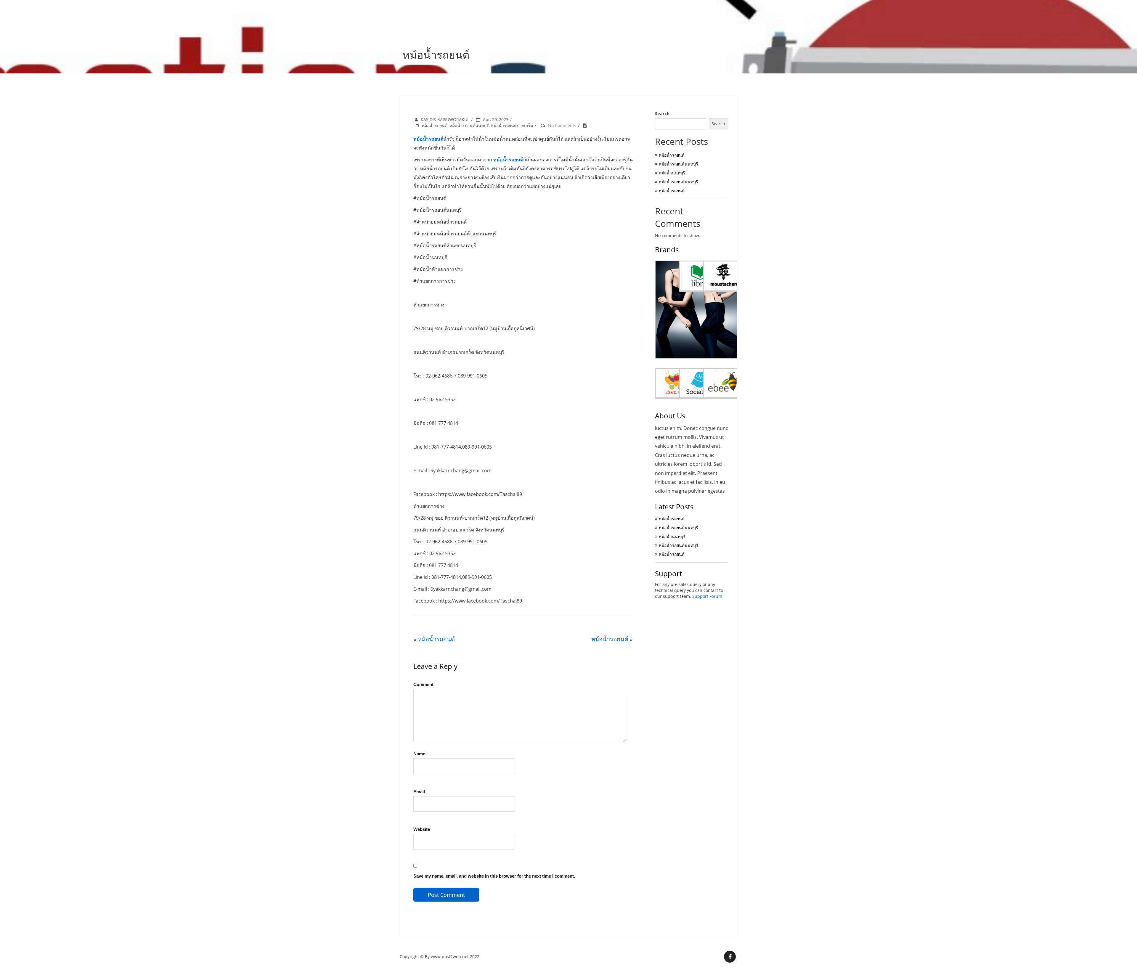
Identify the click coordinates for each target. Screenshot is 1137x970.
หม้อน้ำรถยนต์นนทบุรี (469, 125)
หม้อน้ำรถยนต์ (434, 125)
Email (419, 791)
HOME (692, 13)
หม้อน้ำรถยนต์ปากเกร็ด (512, 125)
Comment (423, 684)
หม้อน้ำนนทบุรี (672, 173)
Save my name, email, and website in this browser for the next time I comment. (494, 876)
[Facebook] (730, 957)
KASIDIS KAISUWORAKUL (445, 119)
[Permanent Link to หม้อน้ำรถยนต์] (586, 125)
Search (662, 113)
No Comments (562, 125)
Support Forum (707, 596)
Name (419, 753)
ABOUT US (721, 13)
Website (421, 829)
